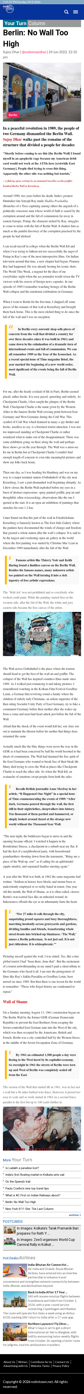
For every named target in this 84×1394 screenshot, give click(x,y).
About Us (9, 1362)
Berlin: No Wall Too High (20, 1202)
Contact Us (62, 1362)
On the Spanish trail (17, 1181)
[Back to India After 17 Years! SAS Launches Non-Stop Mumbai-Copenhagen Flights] (15, 1299)
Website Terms (40, 1365)
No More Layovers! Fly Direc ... (48, 1323)
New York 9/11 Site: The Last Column (29, 1209)
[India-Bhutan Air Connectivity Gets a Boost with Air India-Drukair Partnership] (15, 1270)
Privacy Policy (61, 1365)
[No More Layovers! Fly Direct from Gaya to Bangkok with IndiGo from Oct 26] (15, 1331)
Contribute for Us (41, 1362)
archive (74, 1215)
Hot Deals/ (19, 1258)
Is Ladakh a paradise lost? (22, 1168)
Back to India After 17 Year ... (47, 1292)
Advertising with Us (16, 1365)
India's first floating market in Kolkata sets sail (34, 1174)
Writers (23, 1362)
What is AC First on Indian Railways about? (32, 1195)
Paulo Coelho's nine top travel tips (27, 1188)
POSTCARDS (13, 1221)
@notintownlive (34, 52)
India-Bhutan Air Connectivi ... (48, 1264)
